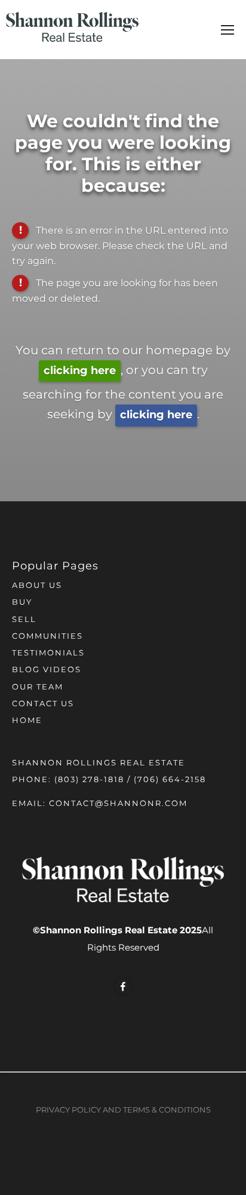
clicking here (80, 370)
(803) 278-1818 (89, 780)
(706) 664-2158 (170, 780)
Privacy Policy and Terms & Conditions (123, 1110)
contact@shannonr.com (118, 804)
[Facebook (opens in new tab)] (123, 986)
